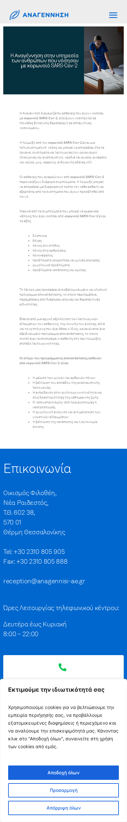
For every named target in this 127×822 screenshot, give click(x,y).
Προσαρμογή (64, 790)
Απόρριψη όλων (64, 808)
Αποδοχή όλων (63, 772)
